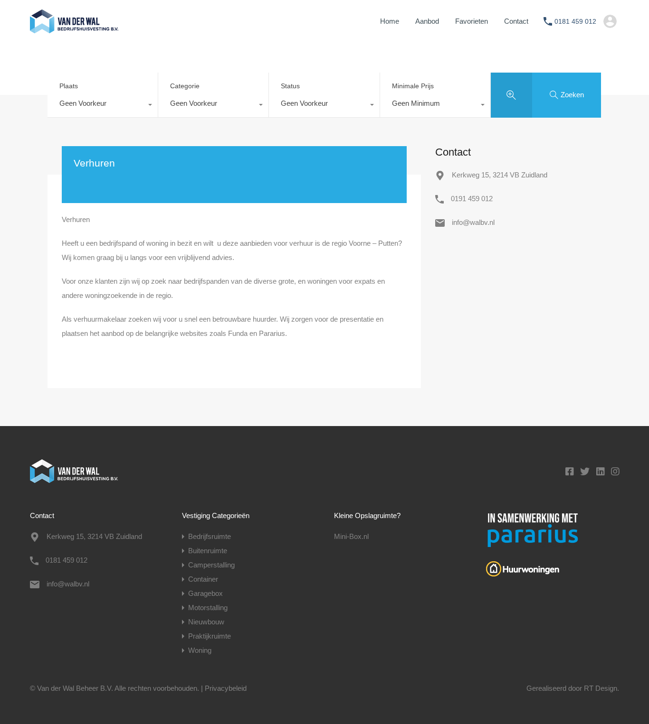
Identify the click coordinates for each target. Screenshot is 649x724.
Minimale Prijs (413, 86)
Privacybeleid (226, 688)
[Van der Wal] (74, 29)
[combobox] (103, 105)
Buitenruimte (207, 551)
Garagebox (205, 593)
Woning (199, 650)
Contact (516, 21)
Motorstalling (208, 607)
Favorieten (471, 21)
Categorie (185, 86)
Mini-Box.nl (351, 536)
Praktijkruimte (209, 636)
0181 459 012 (575, 21)
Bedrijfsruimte (209, 536)
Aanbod (427, 21)
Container (203, 579)
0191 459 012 (472, 199)
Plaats (68, 86)
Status (290, 86)
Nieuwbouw (206, 622)
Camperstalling (211, 565)
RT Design (600, 688)
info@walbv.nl (473, 222)
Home (389, 21)
